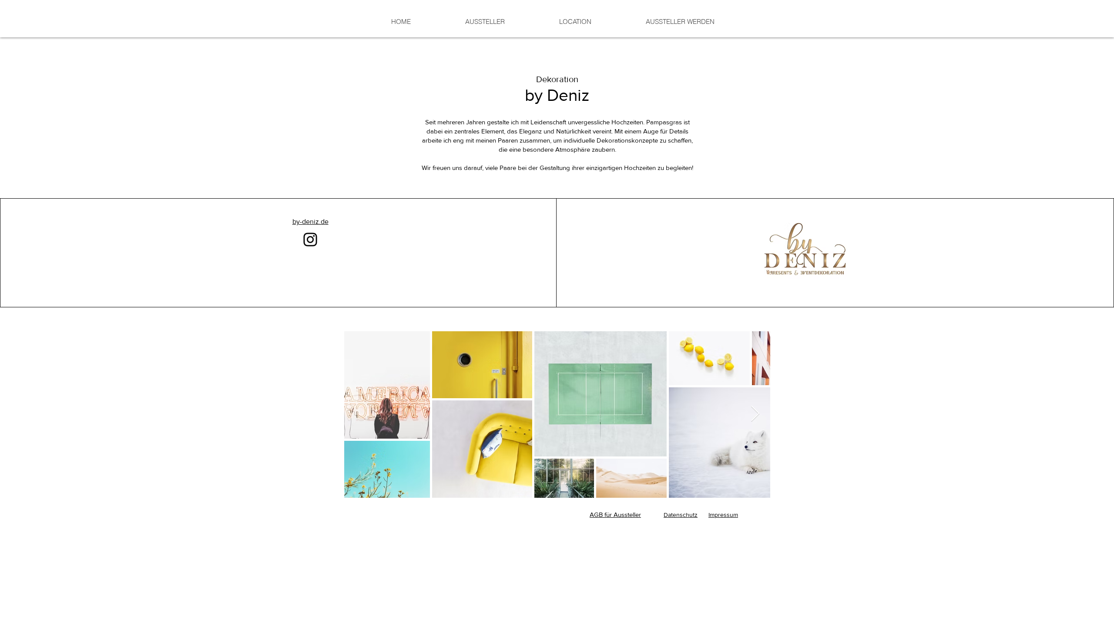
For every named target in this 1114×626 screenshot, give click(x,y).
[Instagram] (310, 239)
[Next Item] (755, 414)
